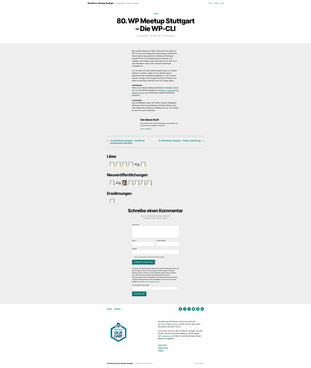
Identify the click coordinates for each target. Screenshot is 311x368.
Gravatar (138, 257)
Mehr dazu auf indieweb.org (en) (148, 281)
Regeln (161, 351)
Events (216, 3)
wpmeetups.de (167, 336)
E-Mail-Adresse (161, 240)
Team (109, 309)
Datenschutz (163, 348)
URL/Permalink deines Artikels (140, 285)
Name (134, 240)
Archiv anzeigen (146, 129)
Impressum (162, 345)
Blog (222, 3)
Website (134, 248)
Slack (163, 324)
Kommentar (136, 224)
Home (210, 3)
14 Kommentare (170, 36)
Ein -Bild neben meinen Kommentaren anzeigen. (149, 257)
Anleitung (175, 324)
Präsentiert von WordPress (144, 363)
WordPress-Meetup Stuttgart (100, 3)
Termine (155, 13)
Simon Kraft (144, 36)
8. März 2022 (157, 36)
